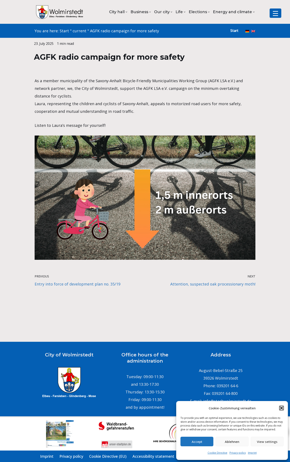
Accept (197, 441)
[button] (281, 408)
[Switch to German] (247, 31)
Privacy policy (237, 453)
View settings (267, 441)
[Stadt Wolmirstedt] (60, 12)
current (79, 30)
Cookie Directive (217, 453)
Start (64, 30)
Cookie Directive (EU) (108, 456)
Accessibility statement (153, 456)
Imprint (252, 453)
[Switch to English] (253, 31)
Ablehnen (232, 441)
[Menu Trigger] (275, 13)
